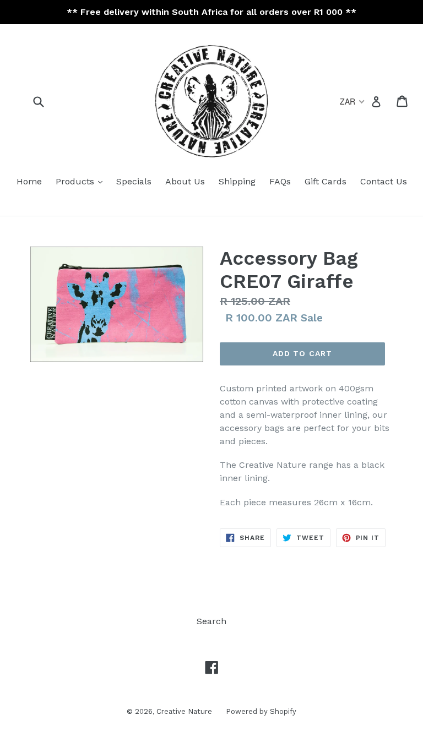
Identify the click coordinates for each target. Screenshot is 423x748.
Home (29, 181)
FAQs (280, 181)
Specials (133, 181)
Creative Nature (184, 711)
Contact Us (383, 181)
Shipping (237, 181)
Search (211, 621)
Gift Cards (325, 181)
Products (76, 181)
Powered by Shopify (261, 711)
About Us (185, 181)
